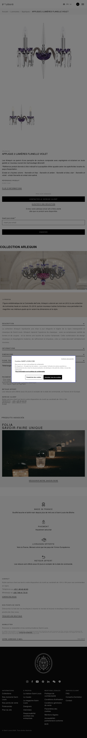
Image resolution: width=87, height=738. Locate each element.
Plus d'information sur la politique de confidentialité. (30, 371)
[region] (43, 369)
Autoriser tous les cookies (53, 377)
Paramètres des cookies (33, 377)
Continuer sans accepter (67, 359)
